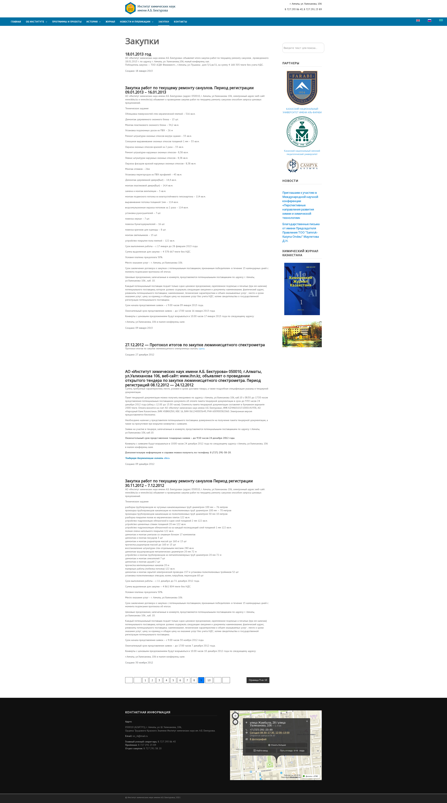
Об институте (35, 21)
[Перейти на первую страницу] (129, 680)
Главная (16, 21)
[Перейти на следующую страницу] (217, 680)
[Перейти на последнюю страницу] (226, 680)
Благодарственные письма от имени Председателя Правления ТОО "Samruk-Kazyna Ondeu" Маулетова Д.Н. (301, 232)
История (92, 21)
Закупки (163, 21)
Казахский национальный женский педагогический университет (302, 152)
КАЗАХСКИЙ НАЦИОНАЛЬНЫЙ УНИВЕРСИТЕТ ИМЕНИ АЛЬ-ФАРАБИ (302, 110)
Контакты (180, 21)
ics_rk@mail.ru (140, 736)
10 (209, 680)
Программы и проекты (67, 21)
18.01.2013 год (138, 54)
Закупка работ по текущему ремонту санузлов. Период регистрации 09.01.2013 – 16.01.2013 (189, 90)
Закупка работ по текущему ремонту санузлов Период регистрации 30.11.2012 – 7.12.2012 (189, 483)
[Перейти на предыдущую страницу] (137, 680)
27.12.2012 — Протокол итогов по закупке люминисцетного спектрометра (195, 344)
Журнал (110, 21)
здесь (202, 348)
